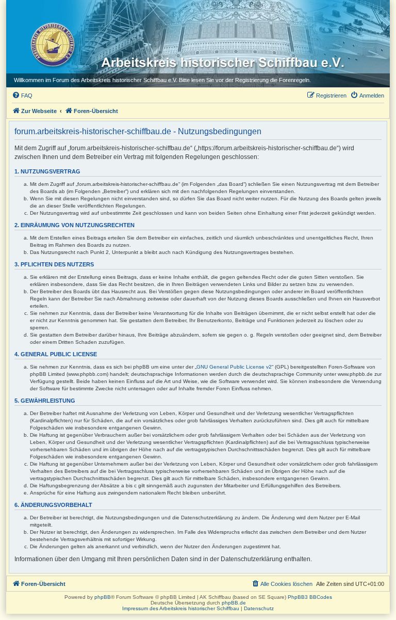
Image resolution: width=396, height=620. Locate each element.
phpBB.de (234, 603)
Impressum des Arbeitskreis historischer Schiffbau (180, 608)
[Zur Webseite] (49, 41)
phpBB (102, 597)
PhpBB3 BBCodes (310, 597)
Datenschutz (259, 608)
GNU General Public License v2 (234, 367)
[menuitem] (22, 95)
